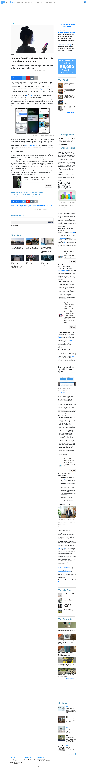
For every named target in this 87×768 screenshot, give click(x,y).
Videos (50, 2)
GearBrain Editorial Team (70, 708)
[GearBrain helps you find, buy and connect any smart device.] (61, 709)
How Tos (42, 2)
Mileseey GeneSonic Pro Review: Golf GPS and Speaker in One (66, 675)
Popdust (38, 759)
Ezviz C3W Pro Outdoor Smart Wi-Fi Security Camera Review (70, 102)
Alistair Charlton (15, 72)
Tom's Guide (29, 95)
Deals (38, 2)
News (47, 2)
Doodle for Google (63, 138)
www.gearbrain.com (61, 392)
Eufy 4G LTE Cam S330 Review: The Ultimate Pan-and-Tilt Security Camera (32, 249)
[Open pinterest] (28, 759)
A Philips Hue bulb (62, 238)
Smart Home (44, 246)
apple (27, 206)
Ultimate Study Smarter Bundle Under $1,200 (68, 599)
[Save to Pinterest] (28, 78)
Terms (59, 766)
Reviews (33, 2)
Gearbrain (70, 727)
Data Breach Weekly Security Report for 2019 (46, 264)
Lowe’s (72, 484)
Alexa (65, 242)
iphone (31, 206)
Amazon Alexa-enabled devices (64, 571)
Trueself (46, 759)
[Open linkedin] (34, 759)
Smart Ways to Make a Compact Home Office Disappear (70, 730)
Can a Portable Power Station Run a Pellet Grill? (70, 107)
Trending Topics (66, 134)
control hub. (67, 354)
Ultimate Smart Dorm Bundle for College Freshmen (68, 605)
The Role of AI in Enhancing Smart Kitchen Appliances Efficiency (69, 90)
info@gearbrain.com (15, 759)
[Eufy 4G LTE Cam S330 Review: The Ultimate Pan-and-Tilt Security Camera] (32, 241)
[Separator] (36, 78)
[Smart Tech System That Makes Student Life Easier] (60, 595)
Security (12, 23)
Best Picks (27, 2)
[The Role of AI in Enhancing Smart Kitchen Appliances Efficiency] (60, 91)
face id (21, 205)
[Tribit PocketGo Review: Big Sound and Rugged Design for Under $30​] (67, 660)
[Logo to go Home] (8, 2)
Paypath (42, 760)
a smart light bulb (71, 232)
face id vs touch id (46, 205)
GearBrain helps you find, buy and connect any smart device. (71, 711)
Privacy (55, 766)
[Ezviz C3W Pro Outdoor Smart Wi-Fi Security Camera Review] (60, 102)
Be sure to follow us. (65, 582)
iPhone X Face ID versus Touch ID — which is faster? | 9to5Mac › (27, 192)
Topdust (42, 759)
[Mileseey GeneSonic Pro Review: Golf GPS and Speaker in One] (67, 670)
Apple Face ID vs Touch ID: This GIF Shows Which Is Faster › (26, 194)
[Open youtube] (30, 759)
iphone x (26, 205)
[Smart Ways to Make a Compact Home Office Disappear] (61, 729)
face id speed (32, 205)
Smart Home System (66, 140)
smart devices (73, 397)
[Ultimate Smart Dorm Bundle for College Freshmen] (60, 606)
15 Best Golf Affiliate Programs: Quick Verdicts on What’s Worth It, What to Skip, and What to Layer (69, 611)
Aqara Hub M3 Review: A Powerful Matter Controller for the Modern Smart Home (69, 96)
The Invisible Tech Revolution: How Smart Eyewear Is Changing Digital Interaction (71, 748)
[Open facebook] (26, 759)
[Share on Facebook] (16, 78)
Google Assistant (67, 570)
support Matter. (71, 283)
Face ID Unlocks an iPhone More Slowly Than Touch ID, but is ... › (27, 197)
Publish (50, 222)
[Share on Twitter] (24, 78)
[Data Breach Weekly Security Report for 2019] (47, 257)
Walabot (69, 138)
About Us (55, 2)
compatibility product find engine (65, 567)
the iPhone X (40, 154)
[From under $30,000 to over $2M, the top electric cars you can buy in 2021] (17, 241)
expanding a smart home (66, 479)
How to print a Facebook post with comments (31, 264)
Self (12, 262)
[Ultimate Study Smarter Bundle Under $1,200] (60, 600)
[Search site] (85, 2)
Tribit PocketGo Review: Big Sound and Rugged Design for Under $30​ (66, 665)
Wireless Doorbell (66, 143)
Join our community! (65, 45)
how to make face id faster (18, 206)
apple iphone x (15, 205)
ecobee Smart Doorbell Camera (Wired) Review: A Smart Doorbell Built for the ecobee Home (66, 654)
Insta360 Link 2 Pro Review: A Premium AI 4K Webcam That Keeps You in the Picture (66, 630)
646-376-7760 (14, 760)
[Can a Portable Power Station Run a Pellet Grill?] (60, 108)
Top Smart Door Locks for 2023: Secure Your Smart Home (69, 84)
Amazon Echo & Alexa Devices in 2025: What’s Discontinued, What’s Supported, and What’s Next (46, 250)
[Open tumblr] (32, 759)
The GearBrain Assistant (69, 403)
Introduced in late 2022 (63, 270)
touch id (39, 205)
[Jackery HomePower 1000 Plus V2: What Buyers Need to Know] (61, 719)
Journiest (39, 760)
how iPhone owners (30, 145)
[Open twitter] (24, 759)
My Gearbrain (20, 2)
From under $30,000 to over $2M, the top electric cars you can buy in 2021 (17, 249)
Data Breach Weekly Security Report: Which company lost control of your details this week (16, 265)
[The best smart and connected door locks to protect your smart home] (60, 85)
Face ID (40, 89)
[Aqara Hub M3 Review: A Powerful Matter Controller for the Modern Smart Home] (60, 97)
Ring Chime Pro (64, 144)
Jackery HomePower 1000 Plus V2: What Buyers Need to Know (70, 721)
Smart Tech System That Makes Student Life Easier (69, 594)
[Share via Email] (32, 78)
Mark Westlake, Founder (70, 718)
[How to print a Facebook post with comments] (32, 257)
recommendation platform (66, 32)
